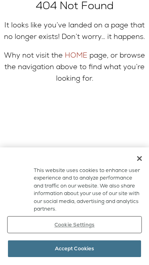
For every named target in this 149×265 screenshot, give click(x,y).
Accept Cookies (75, 248)
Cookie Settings (74, 224)
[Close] (139, 158)
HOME (76, 55)
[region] (74, 206)
